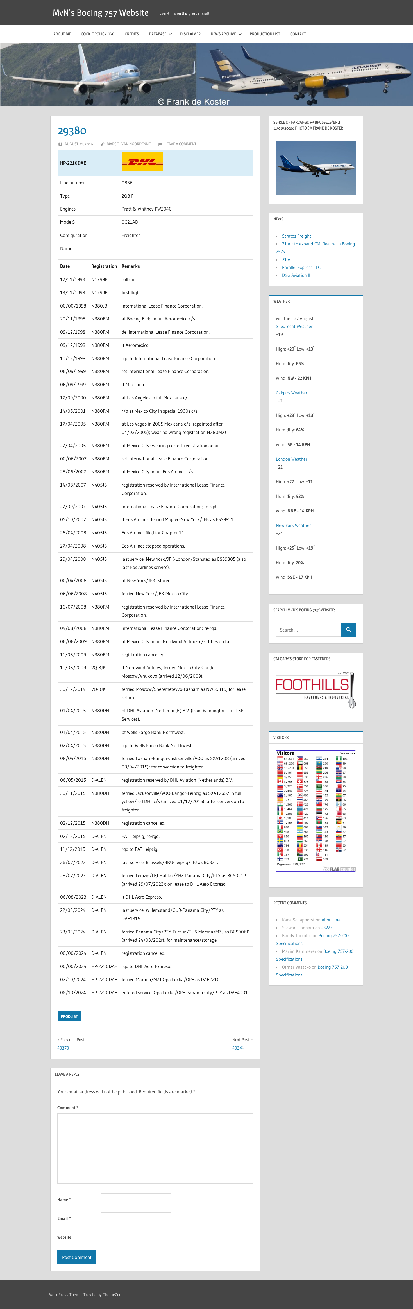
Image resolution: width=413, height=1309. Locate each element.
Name (64, 1199)
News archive (223, 34)
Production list (265, 34)
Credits (132, 34)
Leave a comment (180, 143)
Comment (67, 1107)
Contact (298, 34)
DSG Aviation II (296, 275)
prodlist (69, 1016)
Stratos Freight (296, 236)
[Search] (348, 630)
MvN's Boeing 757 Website (101, 12)
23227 (326, 927)
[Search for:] (309, 630)
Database (157, 34)
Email (64, 1218)
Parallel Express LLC (301, 267)
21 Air (287, 259)
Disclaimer (190, 34)
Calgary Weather (291, 392)
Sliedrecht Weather (295, 326)
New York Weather (293, 525)
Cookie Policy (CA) (98, 34)
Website (64, 1237)
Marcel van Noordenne (129, 143)
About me (62, 34)
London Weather (291, 459)
